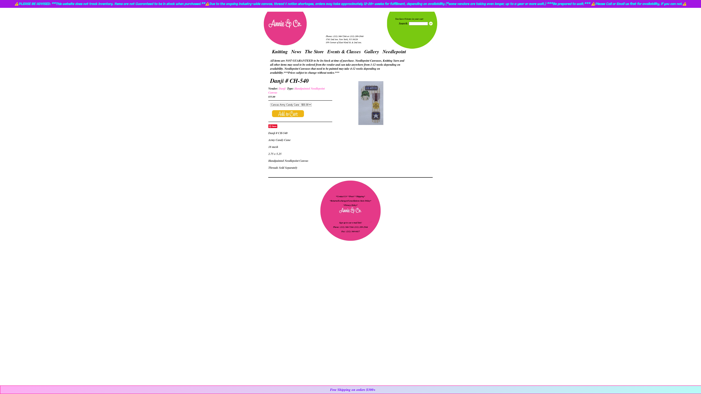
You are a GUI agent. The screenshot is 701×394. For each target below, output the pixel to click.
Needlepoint (394, 51)
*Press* (351, 196)
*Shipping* (360, 196)
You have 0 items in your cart (409, 18)
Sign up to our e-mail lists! (350, 222)
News (296, 51)
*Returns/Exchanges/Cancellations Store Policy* (350, 200)
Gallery (371, 51)
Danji (282, 88)
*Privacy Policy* (350, 205)
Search (431, 23)
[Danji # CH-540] (371, 103)
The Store (314, 51)
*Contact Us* (342, 196)
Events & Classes (344, 51)
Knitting (280, 51)
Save (274, 126)
